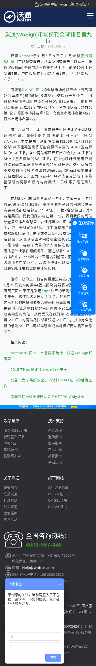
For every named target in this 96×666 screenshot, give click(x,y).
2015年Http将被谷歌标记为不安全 (39, 370)
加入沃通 (10, 507)
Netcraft (26, 56)
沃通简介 (10, 488)
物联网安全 (12, 456)
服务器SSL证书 (15, 430)
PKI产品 (10, 443)
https (46, 291)
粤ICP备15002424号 (66, 626)
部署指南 (55, 456)
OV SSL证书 (57, 500)
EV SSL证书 (57, 494)
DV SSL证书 (32, 90)
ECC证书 (11, 450)
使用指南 (55, 443)
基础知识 (55, 462)
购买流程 (55, 430)
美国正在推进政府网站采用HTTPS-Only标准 (47, 397)
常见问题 (55, 450)
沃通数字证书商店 (54, 4)
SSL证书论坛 (58, 488)
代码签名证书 (14, 437)
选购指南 (55, 437)
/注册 (86, 4)
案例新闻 (10, 513)
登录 (78, 4)
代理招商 (10, 500)
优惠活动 (10, 519)
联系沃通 (10, 494)
